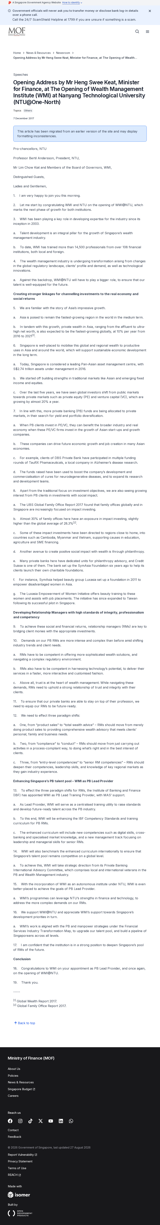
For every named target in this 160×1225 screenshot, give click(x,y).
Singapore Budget (20, 1089)
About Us (14, 1069)
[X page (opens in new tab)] (40, 1121)
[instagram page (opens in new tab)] (20, 1121)
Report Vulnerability (21, 1155)
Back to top (26, 1023)
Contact (13, 1130)
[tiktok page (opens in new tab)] (30, 1121)
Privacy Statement (20, 1161)
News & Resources (38, 52)
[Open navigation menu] (147, 31)
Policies (13, 1075)
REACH (14, 1175)
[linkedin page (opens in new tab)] (61, 1121)
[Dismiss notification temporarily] (150, 11)
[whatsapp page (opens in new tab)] (71, 1121)
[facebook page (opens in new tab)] (10, 1121)
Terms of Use (17, 1168)
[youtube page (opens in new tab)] (50, 1121)
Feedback (14, 1137)
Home (17, 52)
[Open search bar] (137, 31)
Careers (13, 1096)
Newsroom (63, 52)
